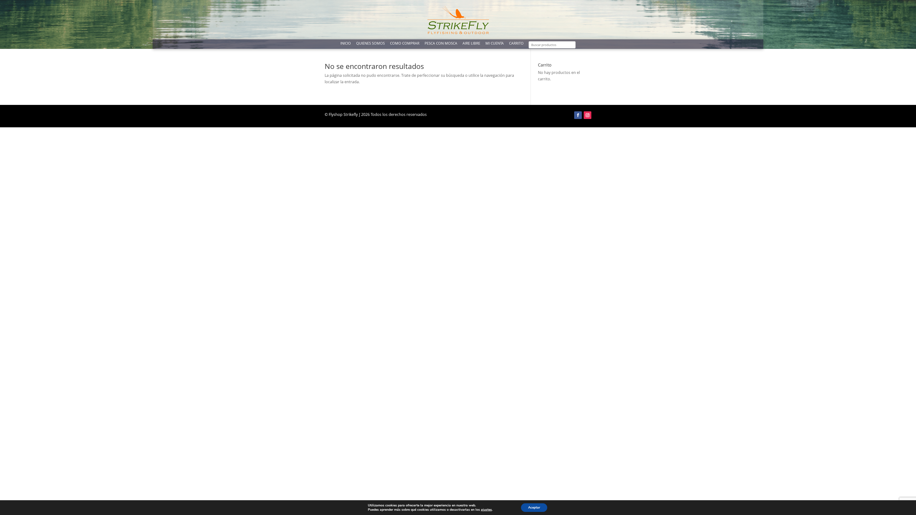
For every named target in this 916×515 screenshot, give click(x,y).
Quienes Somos (370, 43)
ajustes (486, 510)
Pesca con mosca (441, 43)
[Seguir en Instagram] (587, 115)
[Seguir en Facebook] (578, 115)
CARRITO (516, 43)
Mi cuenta (494, 43)
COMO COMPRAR (404, 43)
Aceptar (534, 507)
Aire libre (471, 43)
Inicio (345, 43)
